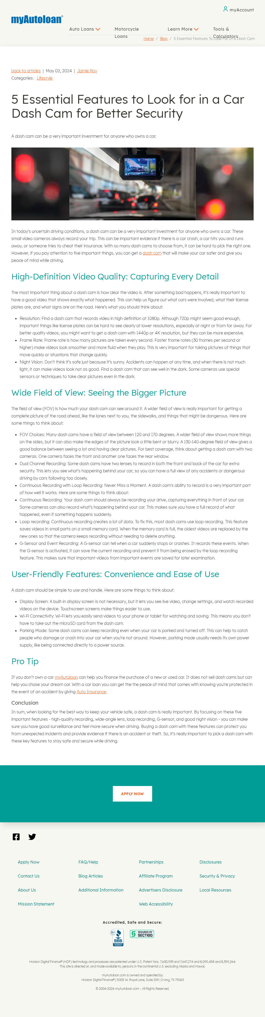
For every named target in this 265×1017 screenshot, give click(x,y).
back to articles (26, 70)
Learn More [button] (181, 29)
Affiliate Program (156, 876)
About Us (27, 890)
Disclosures (211, 862)
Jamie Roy (87, 70)
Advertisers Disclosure (160, 890)
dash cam (152, 253)
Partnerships (151, 862)
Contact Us (29, 876)
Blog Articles (90, 876)
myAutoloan (66, 677)
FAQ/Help (88, 862)
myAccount (242, 9)
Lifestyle (45, 78)
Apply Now (28, 862)
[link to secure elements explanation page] (118, 932)
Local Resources (215, 890)
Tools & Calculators (225, 30)
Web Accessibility (156, 904)
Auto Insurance (91, 691)
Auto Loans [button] (82, 29)
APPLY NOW (132, 793)
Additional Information (100, 890)
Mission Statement (36, 904)
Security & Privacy (217, 876)
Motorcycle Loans (127, 30)
